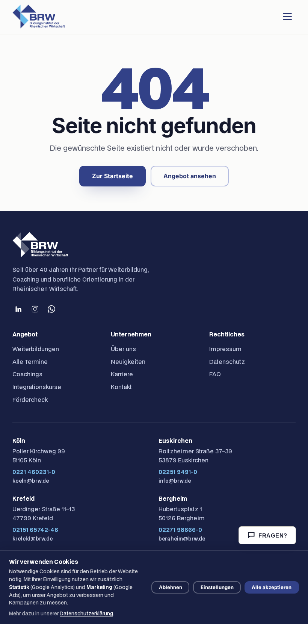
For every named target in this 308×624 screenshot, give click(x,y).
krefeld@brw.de (32, 538)
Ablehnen (170, 587)
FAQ (215, 374)
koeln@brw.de (30, 480)
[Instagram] (35, 309)
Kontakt (121, 387)
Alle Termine (30, 361)
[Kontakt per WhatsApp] (51, 309)
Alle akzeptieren (271, 587)
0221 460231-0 (33, 472)
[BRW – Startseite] (38, 17)
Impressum (225, 349)
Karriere (122, 374)
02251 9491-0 (178, 472)
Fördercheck (30, 399)
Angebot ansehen (189, 176)
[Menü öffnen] (287, 16)
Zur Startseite (112, 176)
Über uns (123, 349)
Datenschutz (227, 361)
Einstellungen (217, 587)
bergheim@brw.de (182, 538)
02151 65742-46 (35, 530)
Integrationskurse (36, 387)
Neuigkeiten (128, 361)
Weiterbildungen (35, 349)
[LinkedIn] (18, 309)
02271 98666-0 (180, 530)
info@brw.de (175, 480)
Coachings (27, 374)
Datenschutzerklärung (86, 613)
